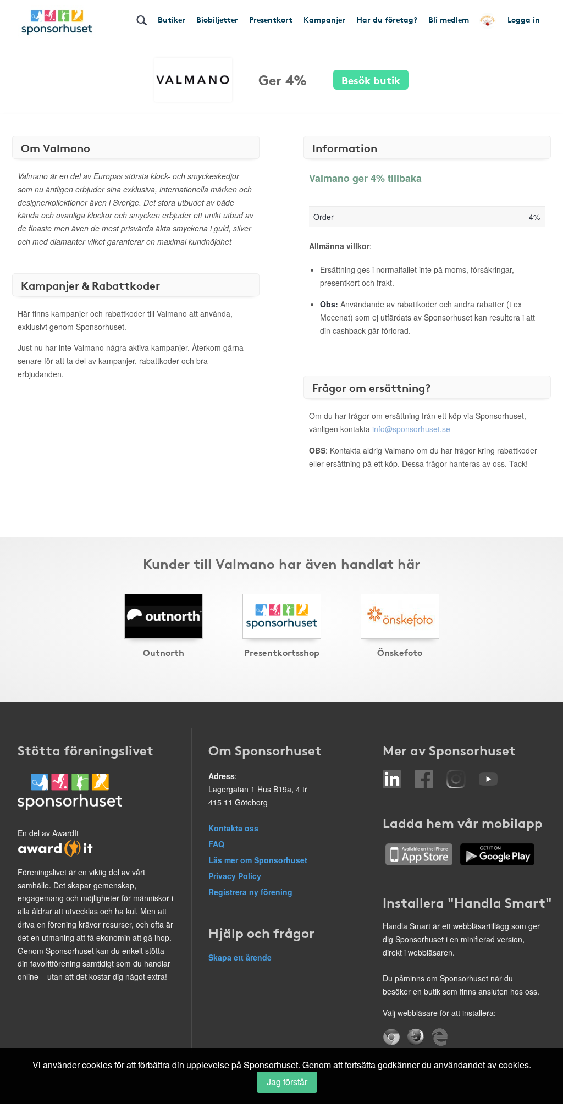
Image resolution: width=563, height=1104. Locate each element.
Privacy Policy (234, 875)
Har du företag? (386, 19)
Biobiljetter (217, 19)
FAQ (216, 843)
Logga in (523, 19)
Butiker (171, 19)
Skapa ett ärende (240, 957)
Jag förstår (287, 1081)
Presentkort (270, 19)
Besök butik (370, 79)
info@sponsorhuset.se (411, 428)
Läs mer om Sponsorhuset (257, 859)
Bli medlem (448, 19)
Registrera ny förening (250, 891)
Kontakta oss (233, 828)
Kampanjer (324, 19)
